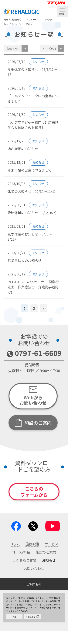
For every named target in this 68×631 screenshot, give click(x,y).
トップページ (10, 24)
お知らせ (27, 24)
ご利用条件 (34, 584)
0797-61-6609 (38, 353)
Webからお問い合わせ (33, 400)
